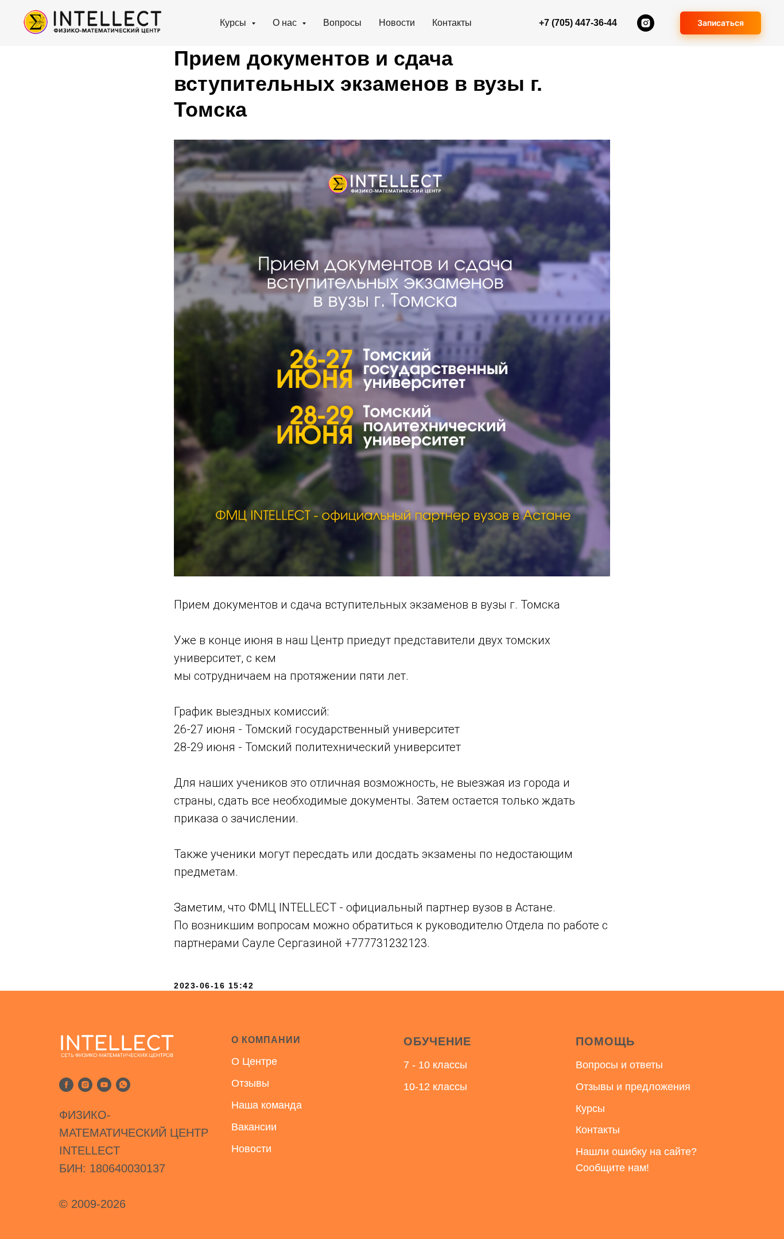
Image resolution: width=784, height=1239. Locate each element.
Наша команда (266, 1105)
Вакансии (254, 1127)
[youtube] (104, 1085)
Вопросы (342, 23)
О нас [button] (286, 23)
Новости (397, 23)
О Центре (254, 1061)
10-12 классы (435, 1086)
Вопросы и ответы (619, 1065)
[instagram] (645, 23)
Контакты (452, 23)
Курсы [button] (234, 23)
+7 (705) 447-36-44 (578, 23)
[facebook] (66, 1085)
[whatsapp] (123, 1085)
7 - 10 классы (435, 1065)
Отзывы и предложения (633, 1086)
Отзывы (250, 1083)
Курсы (590, 1108)
